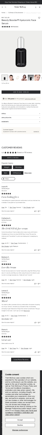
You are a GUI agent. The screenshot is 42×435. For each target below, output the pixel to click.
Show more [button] (27, 173)
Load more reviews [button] (21, 359)
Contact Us (36, 131)
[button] (35, 211)
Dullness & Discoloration (15, 12)
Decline (20, 425)
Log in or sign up (30, 98)
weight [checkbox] (6, 167)
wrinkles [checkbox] (18, 167)
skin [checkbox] (5, 173)
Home (3, 12)
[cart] (39, 7)
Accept (20, 420)
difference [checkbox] (17, 173)
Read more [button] (27, 310)
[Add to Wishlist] (39, 17)
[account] (35, 7)
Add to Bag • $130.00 (21, 92)
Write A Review (13, 158)
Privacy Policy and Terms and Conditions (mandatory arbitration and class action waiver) (21, 413)
